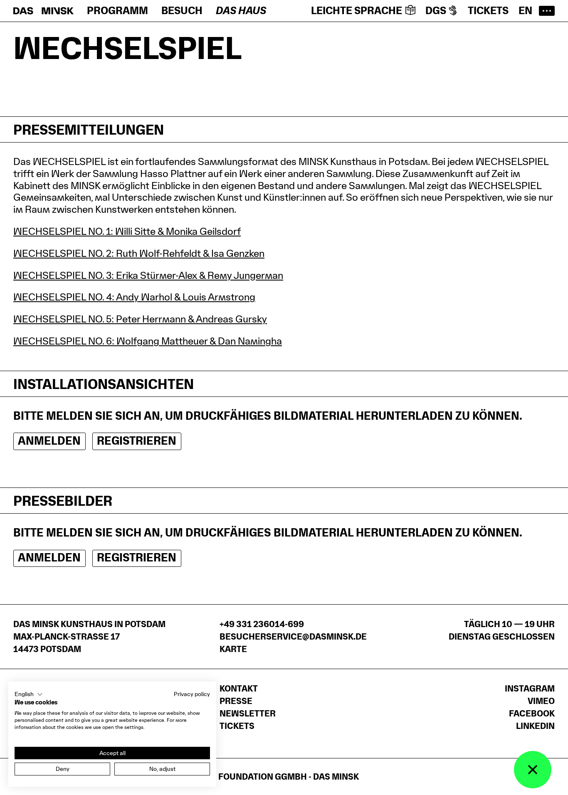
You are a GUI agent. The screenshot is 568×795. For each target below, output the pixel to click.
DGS (435, 11)
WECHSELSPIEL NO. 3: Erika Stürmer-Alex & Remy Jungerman (148, 275)
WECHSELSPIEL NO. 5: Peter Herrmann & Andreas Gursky (140, 319)
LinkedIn (535, 726)
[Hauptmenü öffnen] (547, 11)
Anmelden (49, 440)
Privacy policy (192, 694)
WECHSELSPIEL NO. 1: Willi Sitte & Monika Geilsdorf (127, 231)
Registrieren (136, 440)
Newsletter (248, 714)
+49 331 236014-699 (262, 624)
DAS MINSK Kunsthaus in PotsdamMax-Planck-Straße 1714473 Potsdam (89, 636)
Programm (117, 11)
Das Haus (241, 11)
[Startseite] (43, 11)
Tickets (488, 11)
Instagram (530, 689)
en (525, 11)
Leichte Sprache (356, 11)
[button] (29, 694)
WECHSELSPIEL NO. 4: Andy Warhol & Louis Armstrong (134, 297)
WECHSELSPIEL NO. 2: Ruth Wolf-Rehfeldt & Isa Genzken (138, 253)
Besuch (182, 11)
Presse (236, 701)
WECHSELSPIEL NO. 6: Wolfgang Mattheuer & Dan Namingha (147, 341)
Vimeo (541, 701)
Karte (233, 649)
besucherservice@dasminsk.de (293, 637)
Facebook (532, 714)
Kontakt (239, 689)
